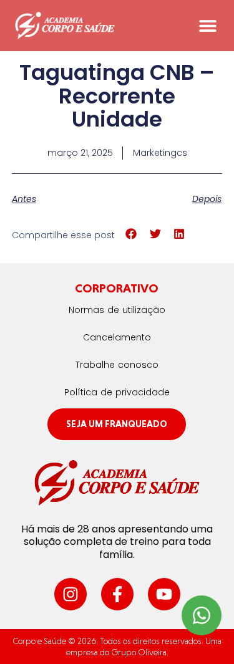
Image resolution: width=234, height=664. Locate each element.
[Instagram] (70, 594)
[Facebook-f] (117, 594)
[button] (207, 26)
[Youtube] (164, 594)
